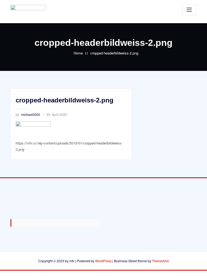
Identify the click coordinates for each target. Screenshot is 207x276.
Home (78, 53)
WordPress (103, 260)
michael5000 (28, 114)
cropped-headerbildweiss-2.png (114, 53)
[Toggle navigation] (189, 9)
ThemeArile (160, 260)
